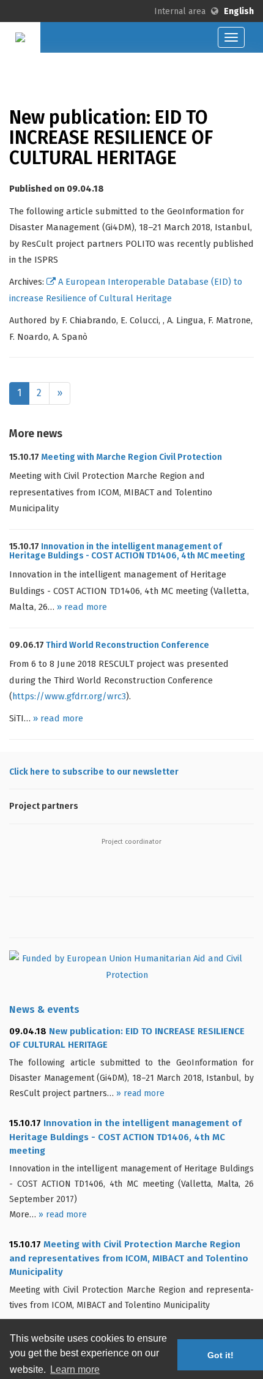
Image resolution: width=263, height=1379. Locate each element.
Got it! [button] (220, 1355)
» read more (82, 606)
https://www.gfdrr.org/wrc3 (69, 696)
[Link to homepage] (20, 36)
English (239, 11)
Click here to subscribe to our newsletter (94, 772)
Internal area (180, 11)
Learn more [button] (75, 1369)
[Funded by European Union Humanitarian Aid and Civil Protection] (131, 970)
